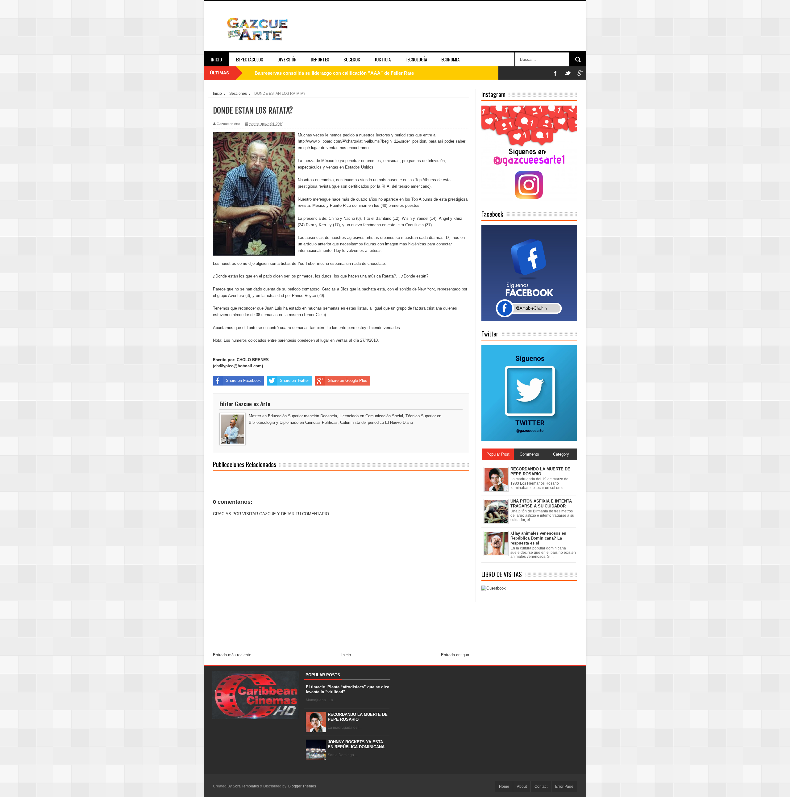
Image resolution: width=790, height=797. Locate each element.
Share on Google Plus (347, 380)
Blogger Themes (302, 786)
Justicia (382, 59)
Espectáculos (249, 59)
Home (504, 786)
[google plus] (580, 73)
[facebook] (555, 73)
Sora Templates (246, 786)
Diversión (287, 59)
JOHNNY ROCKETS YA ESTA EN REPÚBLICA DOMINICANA (356, 744)
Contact (540, 786)
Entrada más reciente (232, 655)
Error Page (564, 786)
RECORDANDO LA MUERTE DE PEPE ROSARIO (358, 717)
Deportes (320, 59)
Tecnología (416, 59)
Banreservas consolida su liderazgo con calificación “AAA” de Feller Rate (334, 73)
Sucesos (351, 59)
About (522, 786)
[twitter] (568, 73)
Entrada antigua (455, 655)
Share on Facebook (243, 380)
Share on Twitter (294, 380)
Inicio (216, 59)
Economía (450, 59)
